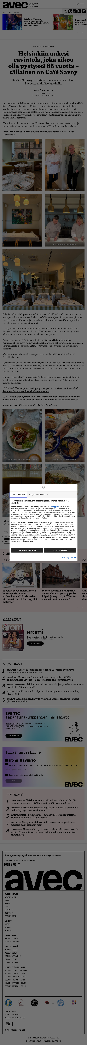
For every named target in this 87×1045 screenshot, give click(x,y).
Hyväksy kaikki (60, 550)
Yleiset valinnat (18, 494)
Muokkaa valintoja (27, 550)
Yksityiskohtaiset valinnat (38, 494)
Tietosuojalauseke (69, 558)
